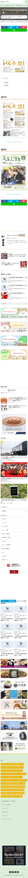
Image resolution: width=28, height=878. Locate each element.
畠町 (12, 789)
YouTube (4, 556)
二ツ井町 (3, 783)
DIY (2, 764)
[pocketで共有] (23, 27)
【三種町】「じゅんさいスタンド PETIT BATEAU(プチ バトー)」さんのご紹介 (17, 255)
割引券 (16, 783)
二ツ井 (25, 780)
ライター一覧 (5, 808)
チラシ (3, 615)
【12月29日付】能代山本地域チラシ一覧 (17, 277)
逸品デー (3, 796)
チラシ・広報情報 (18, 16)
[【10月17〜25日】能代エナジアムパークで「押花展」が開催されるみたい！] (4, 408)
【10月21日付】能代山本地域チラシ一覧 (17, 285)
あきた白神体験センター (18, 764)
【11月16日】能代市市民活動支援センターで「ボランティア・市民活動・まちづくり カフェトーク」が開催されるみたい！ (17, 399)
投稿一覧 (21, 235)
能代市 (6, 17)
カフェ (21, 767)
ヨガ (11, 777)
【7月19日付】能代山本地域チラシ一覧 (20, 619)
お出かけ (4, 541)
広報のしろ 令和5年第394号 (14, 142)
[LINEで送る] (14, 30)
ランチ (14, 777)
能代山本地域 (8, 793)
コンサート (19, 770)
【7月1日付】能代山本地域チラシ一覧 (20, 654)
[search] (26, 304)
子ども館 (3, 786)
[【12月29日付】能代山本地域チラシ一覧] (4, 280)
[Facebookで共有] (4, 27)
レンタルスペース (5, 780)
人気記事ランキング (20, 5)
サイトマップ (5, 815)
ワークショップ (14, 780)
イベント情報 (5, 530)
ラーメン (20, 777)
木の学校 (23, 786)
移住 (2, 793)
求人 (3, 552)
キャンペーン (4, 770)
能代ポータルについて (10, 5)
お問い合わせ (5, 811)
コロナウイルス (12, 770)
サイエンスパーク (5, 773)
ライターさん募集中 (6, 804)
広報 (4, 17)
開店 (21, 796)
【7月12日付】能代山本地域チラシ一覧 (7, 637)
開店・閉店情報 (11, 460)
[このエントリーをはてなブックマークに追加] (17, 27)
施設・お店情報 (5, 533)
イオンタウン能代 (5, 767)
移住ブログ (4, 559)
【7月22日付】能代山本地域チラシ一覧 (7, 619)
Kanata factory (8, 764)
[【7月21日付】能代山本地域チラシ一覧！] (4, 295)
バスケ (24, 773)
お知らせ (4, 518)
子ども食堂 (22, 783)
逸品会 (8, 796)
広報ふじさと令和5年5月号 (14, 194)
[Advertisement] (14, 44)
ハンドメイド (18, 773)
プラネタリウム (5, 777)
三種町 (6, 615)
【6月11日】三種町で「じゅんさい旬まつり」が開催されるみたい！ (10, 263)
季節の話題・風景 (6, 537)
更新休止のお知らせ (12, 390)
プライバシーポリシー (6, 819)
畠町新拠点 (16, 789)
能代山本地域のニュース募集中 (8, 801)
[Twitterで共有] (11, 27)
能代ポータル (12, 875)
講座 (23, 793)
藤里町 (9, 17)
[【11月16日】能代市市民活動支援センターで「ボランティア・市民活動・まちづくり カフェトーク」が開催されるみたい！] (4, 400)
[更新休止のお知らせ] (4, 392)
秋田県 (22, 789)
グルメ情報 (4, 526)
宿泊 (8, 786)
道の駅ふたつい (15, 796)
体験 (8, 783)
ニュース (9, 481)
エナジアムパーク (14, 767)
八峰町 (9, 615)
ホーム (2, 5)
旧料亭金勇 (16, 786)
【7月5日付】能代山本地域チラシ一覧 (7, 654)
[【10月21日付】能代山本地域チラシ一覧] (4, 288)
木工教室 (3, 789)
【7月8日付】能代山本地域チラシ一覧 (20, 637)
